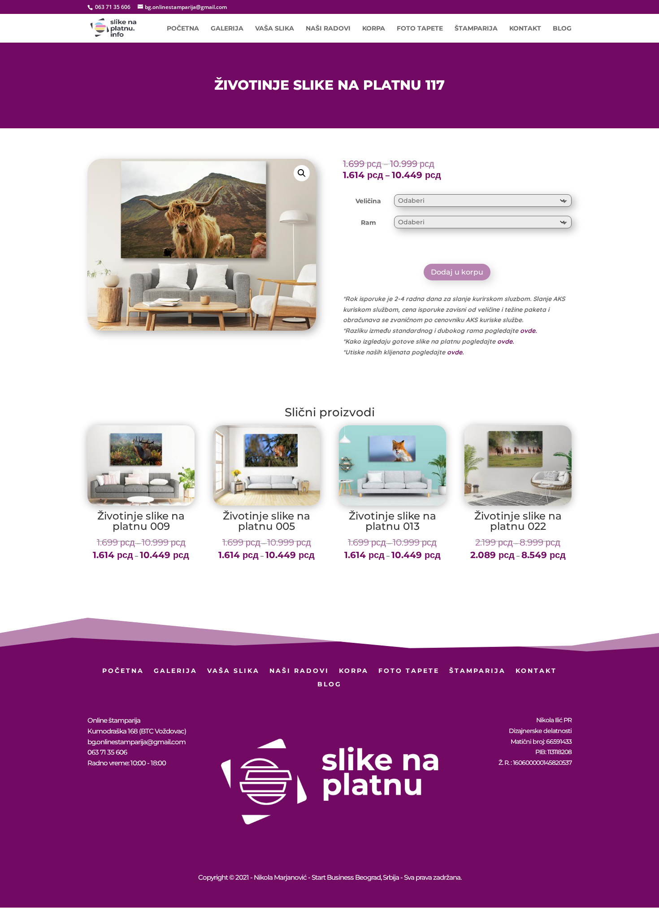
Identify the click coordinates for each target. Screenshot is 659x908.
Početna (183, 28)
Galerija (227, 28)
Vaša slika (274, 28)
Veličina (368, 201)
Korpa (373, 28)
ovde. (528, 331)
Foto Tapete (420, 28)
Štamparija (476, 28)
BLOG (562, 28)
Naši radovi (328, 28)
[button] (302, 173)
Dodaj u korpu (457, 272)
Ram (368, 222)
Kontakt (525, 28)
